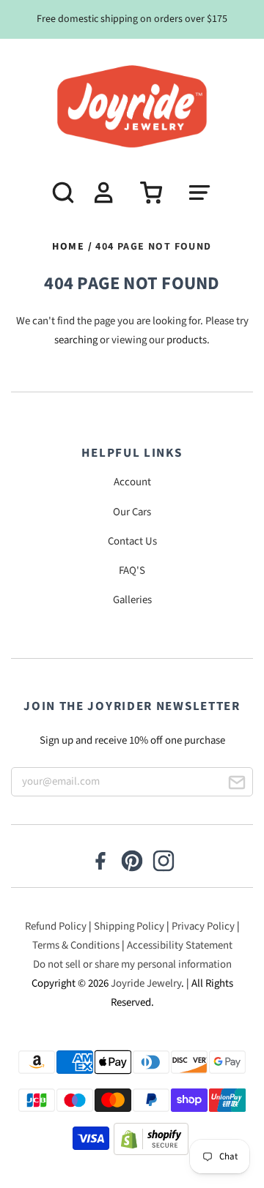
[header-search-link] (57, 192)
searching (76, 340)
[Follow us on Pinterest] (132, 862)
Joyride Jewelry (146, 983)
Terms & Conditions (76, 945)
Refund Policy (56, 926)
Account (132, 482)
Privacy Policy (203, 926)
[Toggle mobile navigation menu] (206, 192)
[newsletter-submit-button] (236, 785)
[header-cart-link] (146, 192)
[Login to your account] (101, 192)
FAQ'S (132, 570)
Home (68, 246)
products (186, 340)
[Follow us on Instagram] (163, 862)
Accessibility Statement (179, 945)
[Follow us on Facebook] (100, 862)
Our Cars (132, 512)
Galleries (132, 600)
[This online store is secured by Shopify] (151, 1142)
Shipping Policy (129, 926)
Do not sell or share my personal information (132, 964)
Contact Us (132, 541)
